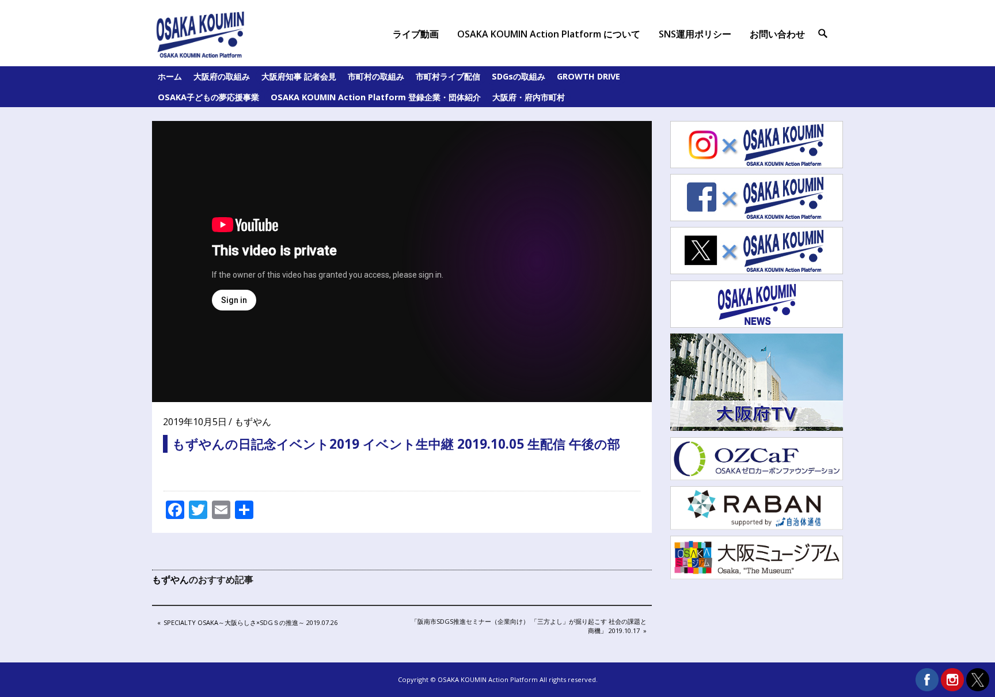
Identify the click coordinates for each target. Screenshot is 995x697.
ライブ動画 (416, 34)
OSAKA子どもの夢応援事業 (208, 97)
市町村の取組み (376, 76)
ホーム (170, 76)
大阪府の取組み (221, 76)
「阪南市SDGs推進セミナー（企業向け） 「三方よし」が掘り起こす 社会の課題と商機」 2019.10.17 (529, 625)
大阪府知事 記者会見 (298, 76)
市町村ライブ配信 (448, 76)
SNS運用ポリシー (695, 34)
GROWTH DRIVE (588, 76)
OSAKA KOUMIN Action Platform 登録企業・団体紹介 (376, 97)
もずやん (252, 421)
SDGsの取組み (518, 76)
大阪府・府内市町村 (528, 97)
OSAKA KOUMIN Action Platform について (548, 34)
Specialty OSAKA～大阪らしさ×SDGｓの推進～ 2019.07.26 (250, 623)
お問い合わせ (777, 34)
